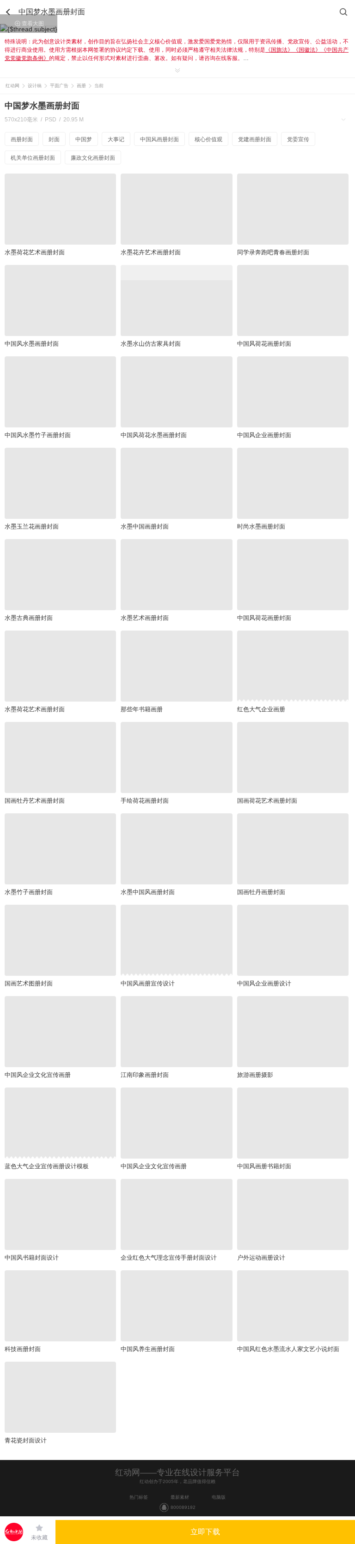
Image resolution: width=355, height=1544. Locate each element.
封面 (54, 139)
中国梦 (83, 139)
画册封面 (22, 139)
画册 (81, 85)
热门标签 (138, 1497)
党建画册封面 (254, 139)
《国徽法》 (307, 50)
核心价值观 (208, 139)
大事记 (116, 139)
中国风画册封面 (159, 139)
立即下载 (205, 1532)
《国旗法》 (279, 50)
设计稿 (35, 85)
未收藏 (39, 1537)
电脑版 (219, 1497)
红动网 (12, 85)
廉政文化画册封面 (93, 158)
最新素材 (180, 1497)
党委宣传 (298, 139)
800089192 (183, 1507)
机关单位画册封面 (33, 158)
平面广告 (59, 85)
